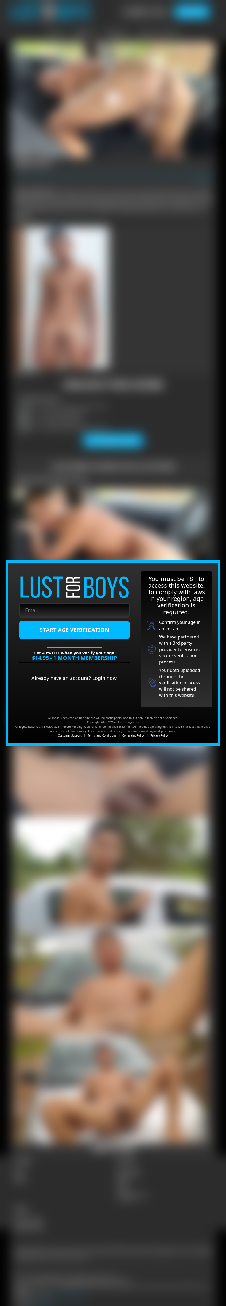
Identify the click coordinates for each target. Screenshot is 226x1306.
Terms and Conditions (102, 735)
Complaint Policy (133, 735)
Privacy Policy (159, 735)
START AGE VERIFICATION (74, 629)
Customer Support (70, 735)
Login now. (105, 678)
